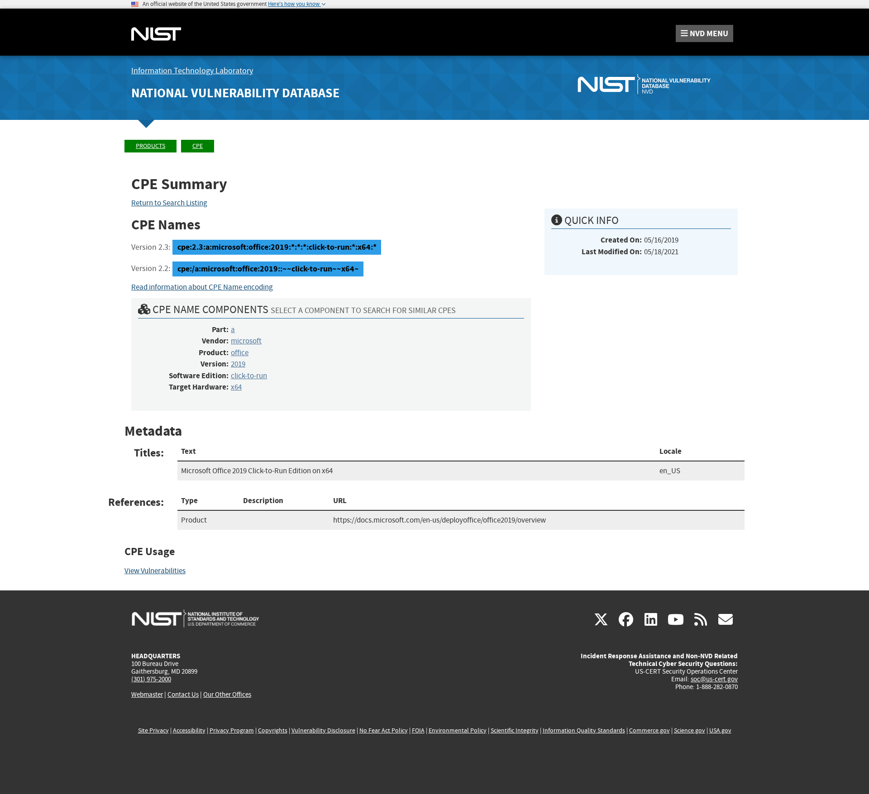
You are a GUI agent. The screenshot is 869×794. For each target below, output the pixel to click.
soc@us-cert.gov (714, 679)
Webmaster (147, 694)
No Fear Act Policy (383, 730)
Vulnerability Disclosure (323, 730)
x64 (236, 387)
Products (150, 146)
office (239, 352)
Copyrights (272, 730)
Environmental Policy (458, 730)
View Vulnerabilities (155, 570)
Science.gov (689, 730)
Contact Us (183, 694)
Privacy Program (232, 730)
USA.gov (720, 730)
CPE (197, 146)
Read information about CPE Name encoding (202, 287)
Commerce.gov (649, 730)
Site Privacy (153, 730)
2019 (238, 364)
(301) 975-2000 (151, 679)
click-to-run (249, 375)
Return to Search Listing (169, 203)
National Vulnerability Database (235, 93)
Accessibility (189, 730)
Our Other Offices (227, 695)
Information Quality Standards (584, 730)
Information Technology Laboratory (192, 71)
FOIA (418, 730)
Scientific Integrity (515, 730)
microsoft (246, 341)
